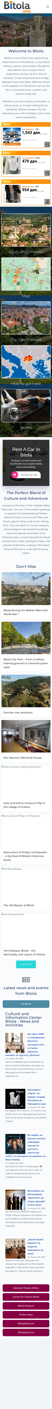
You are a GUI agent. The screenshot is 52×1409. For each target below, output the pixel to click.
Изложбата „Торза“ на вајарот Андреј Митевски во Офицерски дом (36, 1097)
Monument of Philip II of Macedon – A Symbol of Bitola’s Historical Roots (25, 856)
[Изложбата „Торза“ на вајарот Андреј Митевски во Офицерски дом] (15, 1098)
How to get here (26, 383)
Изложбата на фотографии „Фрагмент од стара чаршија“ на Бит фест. (36, 1198)
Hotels (26, 427)
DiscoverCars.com (29, 475)
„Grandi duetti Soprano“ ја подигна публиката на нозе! (35, 1246)
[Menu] (48, 6)
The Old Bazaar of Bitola (18, 905)
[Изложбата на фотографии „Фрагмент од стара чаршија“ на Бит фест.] (15, 1199)
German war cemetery (18, 712)
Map (26, 296)
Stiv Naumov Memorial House (22, 757)
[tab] (26, 1004)
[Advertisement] (26, 1378)
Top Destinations (26, 339)
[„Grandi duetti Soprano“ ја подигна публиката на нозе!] (15, 1248)
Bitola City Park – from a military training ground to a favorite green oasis (25, 663)
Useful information (26, 252)
